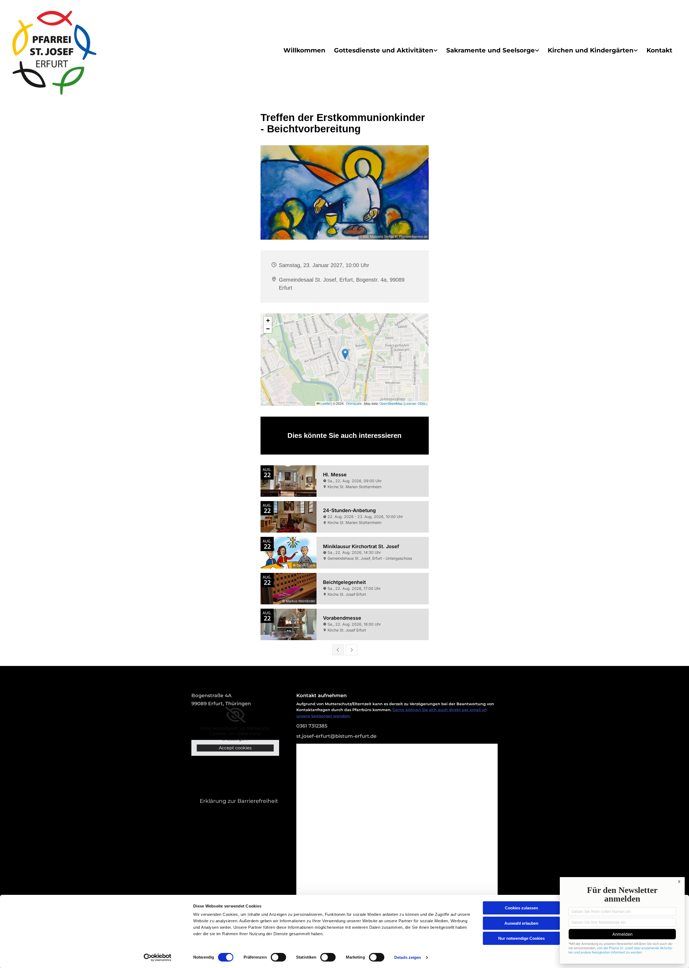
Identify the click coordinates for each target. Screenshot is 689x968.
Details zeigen (407, 957)
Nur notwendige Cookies (521, 938)
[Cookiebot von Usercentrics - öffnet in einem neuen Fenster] (157, 957)
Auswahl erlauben (521, 923)
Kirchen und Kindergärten (591, 50)
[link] (386, 50)
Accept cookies (235, 747)
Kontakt (659, 50)
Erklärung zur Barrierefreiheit (239, 801)
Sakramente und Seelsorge (490, 50)
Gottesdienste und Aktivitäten (383, 50)
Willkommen (304, 50)
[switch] (278, 957)
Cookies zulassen (521, 908)
